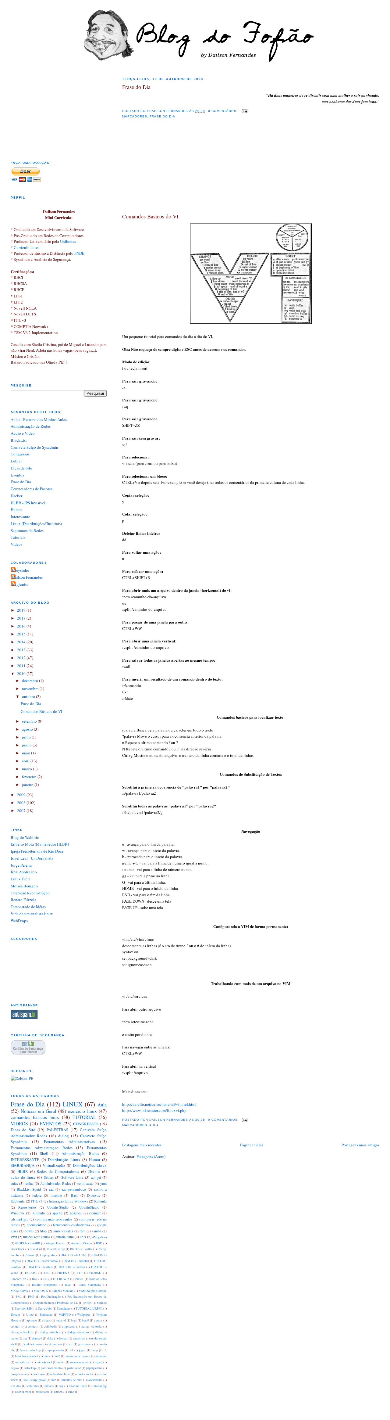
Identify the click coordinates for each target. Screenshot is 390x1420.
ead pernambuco (74, 1189)
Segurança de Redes (27, 530)
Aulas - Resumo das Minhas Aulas (39, 419)
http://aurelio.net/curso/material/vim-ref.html (159, 1104)
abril (26, 761)
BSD (99, 1243)
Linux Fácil (20, 879)
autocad (61, 1320)
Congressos (20, 454)
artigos (46, 1320)
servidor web (83, 1374)
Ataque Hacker (56, 1243)
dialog (63, 1135)
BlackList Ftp (56, 1249)
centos (98, 1320)
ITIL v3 (36, 1201)
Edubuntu (18, 1201)
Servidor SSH (24, 1308)
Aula (154, 1125)
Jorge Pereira (21, 865)
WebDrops (19, 920)
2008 (22, 802)
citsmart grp (19, 1219)
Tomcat (15, 1314)
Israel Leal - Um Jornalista (32, 858)
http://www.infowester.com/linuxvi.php (154, 1110)
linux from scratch (26, 1356)
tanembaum (94, 1380)
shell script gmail (34, 1380)
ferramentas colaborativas (71, 1225)
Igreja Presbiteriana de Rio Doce (37, 851)
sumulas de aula (71, 1380)
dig (25, 1338)
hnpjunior (20, 584)
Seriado (102, 1302)
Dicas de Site (21, 468)
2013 (22, 649)
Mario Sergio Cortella (93, 1291)
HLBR (22, 1171)
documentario (36, 1225)
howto (29, 1231)
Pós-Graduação (51, 1296)
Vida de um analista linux (32, 913)
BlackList (19, 440)
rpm (82, 1231)
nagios (15, 1368)
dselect (63, 1338)
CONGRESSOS (85, 1124)
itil (71, 1350)
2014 (22, 642)
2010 (22, 673)
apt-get (96, 1177)
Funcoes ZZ (18, 1279)
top (61, 1386)
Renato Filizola (23, 899)
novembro (31, 688)
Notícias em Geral (38, 1111)
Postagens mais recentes (141, 1145)
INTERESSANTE (25, 1159)
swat (14, 1237)
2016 (22, 626)
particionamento (51, 1368)
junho (27, 745)
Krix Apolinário (24, 872)
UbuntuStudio (89, 1207)
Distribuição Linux (64, 1159)
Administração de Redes (31, 426)
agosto (28, 729)
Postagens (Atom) (150, 1156)
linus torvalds (63, 1231)
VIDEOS (19, 1123)
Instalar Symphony (44, 1284)
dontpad (37, 1338)
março (27, 768)
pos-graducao (19, 1374)
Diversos (93, 1195)
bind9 (85, 1320)
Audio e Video (80, 1243)
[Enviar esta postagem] (243, 111)
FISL (47, 1273)
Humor (16, 509)
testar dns (33, 1386)
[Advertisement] (168, 171)
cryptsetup (68, 1326)
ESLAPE (31, 1273)
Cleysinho (20, 570)
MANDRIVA (19, 1291)
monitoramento (79, 1362)
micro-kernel (23, 1362)
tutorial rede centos (36, 1237)
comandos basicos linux (35, 1117)
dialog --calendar (91, 1326)
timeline (56, 1195)
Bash (74, 1195)
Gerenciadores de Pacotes (31, 488)
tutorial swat (23, 1391)
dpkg (50, 1338)
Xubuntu (38, 1213)
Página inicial (251, 1145)
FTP (79, 1273)
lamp (94, 1350)
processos (39, 1374)
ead (51, 1189)
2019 (22, 610)
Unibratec (68, 241)
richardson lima (60, 1374)
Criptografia (47, 1255)
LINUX (73, 1104)
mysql (98, 1362)
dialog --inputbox (78, 1332)
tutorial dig (100, 1386)
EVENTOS (51, 1123)
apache (57, 1213)
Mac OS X (41, 1291)
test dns (16, 1386)
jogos (82, 1350)
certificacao (85, 1183)
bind (73, 1320)
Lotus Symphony (90, 1284)
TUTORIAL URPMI (89, 1308)
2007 (22, 810)
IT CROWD (61, 1279)
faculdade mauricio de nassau (42, 1344)
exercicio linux (82, 1111)
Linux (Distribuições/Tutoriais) (36, 523)
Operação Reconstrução (30, 893)
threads (49, 1386)
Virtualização (54, 1165)
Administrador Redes (55, 1183)
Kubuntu (100, 1201)
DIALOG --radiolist (76, 1261)
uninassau (42, 1391)
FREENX (63, 1273)
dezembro (30, 680)
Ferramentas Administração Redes (42, 1147)
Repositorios (27, 1207)
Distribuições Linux (90, 1165)
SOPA (87, 1302)
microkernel (44, 1362)
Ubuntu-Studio (58, 1207)
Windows (17, 1213)
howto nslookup (30, 1350)
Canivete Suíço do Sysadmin (34, 447)
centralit (33, 1326)
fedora (36, 1195)
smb (53, 1380)
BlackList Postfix (81, 1249)
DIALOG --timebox (72, 1267)
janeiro (28, 784)
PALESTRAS (57, 1129)
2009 (22, 794)
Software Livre (72, 1177)
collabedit (50, 1326)
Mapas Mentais (63, 1291)
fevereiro (29, 776)
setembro (30, 721)
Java (68, 1284)
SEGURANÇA (22, 1165)
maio (26, 753)
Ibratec (79, 1279)
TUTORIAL (84, 1117)
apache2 (76, 1213)
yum (103, 1183)
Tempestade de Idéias (28, 906)
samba (96, 1231)
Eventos (17, 475)
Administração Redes (80, 1153)
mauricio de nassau (78, 1356)
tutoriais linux (78, 1386)
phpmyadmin (94, 1368)
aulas (14, 1183)
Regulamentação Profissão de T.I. (56, 1302)
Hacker (16, 495)
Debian (17, 461)
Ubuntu (93, 1171)
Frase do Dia (136, 87)
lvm (46, 1356)
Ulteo (30, 1314)
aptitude (32, 1320)
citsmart (95, 1213)
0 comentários (223, 111)
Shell (44, 1153)
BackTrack (17, 1249)
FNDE (79, 253)
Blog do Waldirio (25, 837)
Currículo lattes (26, 247)
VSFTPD (65, 1314)
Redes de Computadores (58, 1171)
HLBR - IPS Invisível (28, 502)
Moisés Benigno (24, 886)
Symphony (63, 1308)
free (70, 1344)
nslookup (30, 1368)
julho (27, 737)
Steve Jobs (45, 1308)
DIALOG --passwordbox (42, 1261)
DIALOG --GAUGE (74, 1255)
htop (43, 1231)
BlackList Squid (29, 1189)
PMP (31, 1296)
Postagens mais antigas (360, 1145)
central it (16, 1326)
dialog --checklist (22, 1332)
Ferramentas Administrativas (69, 1141)
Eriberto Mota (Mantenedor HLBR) (40, 844)
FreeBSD (95, 1273)
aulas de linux (23, 1177)
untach (58, 1391)
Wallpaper (83, 1314)
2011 (22, 665)
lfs (105, 1350)
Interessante (20, 516)
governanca (85, 1344)
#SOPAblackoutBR (27, 1243)
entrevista (79, 1338)
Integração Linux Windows (68, 1201)
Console (30, 1255)
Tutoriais (18, 537)
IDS (34, 1279)
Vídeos (16, 544)
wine (71, 1391)
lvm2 (57, 1356)
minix (61, 1362)
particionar (74, 1368)
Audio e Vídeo (23, 433)
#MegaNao (99, 1237)
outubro (29, 696)
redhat (29, 1183)
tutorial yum (65, 1237)
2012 (22, 657)
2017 (22, 618)
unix (83, 1237)
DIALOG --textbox (40, 1267)
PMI (18, 1296)
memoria (101, 1356)
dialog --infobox (50, 1332)
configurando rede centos (54, 1219)
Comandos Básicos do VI (150, 216)
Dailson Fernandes (27, 577)
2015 (22, 634)
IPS (45, 1279)
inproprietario (55, 1350)
